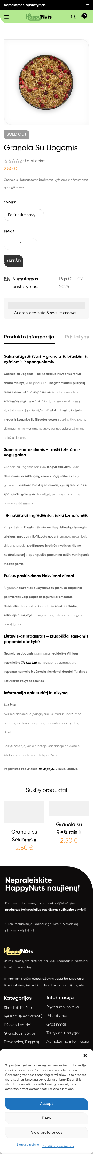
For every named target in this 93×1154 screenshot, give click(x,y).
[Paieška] (73, 17)
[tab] (29, 337)
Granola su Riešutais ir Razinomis (69, 832)
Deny (46, 1118)
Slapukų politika (28, 1144)
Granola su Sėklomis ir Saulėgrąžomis (24, 840)
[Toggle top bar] (88, 5)
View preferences (46, 1132)
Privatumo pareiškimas (58, 1146)
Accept (46, 1104)
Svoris (10, 202)
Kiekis (9, 231)
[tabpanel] (46, 564)
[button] (85, 1055)
